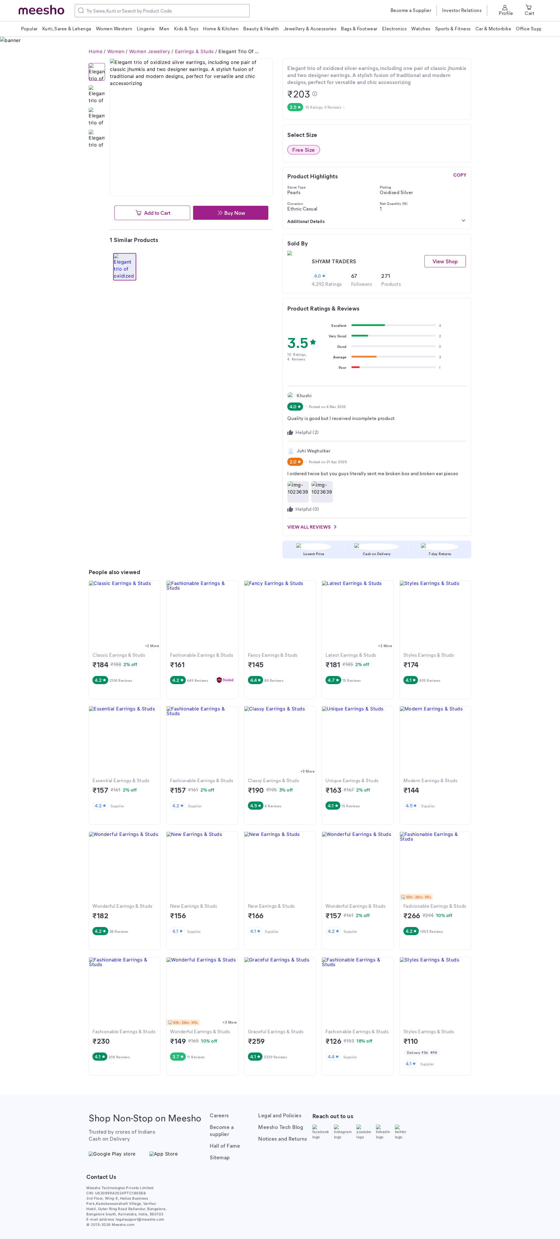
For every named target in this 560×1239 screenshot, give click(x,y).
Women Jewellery (149, 51)
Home (95, 51)
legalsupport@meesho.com (140, 1219)
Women (116, 51)
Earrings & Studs (194, 51)
